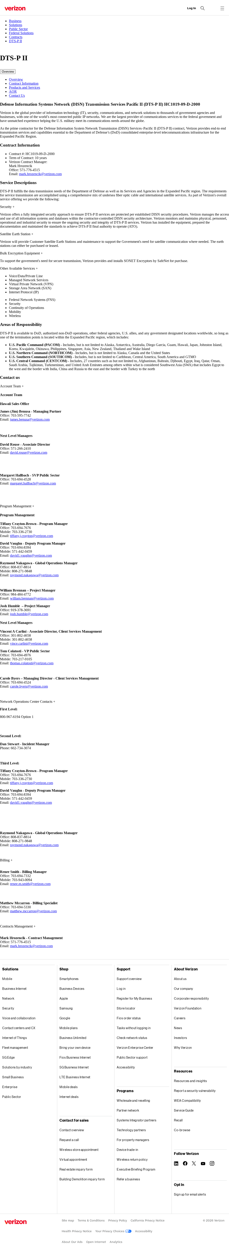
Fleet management (15, 1047)
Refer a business (128, 1179)
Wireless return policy (132, 1159)
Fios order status (129, 1018)
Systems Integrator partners (137, 1120)
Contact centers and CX (18, 1028)
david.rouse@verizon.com (28, 452)
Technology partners (131, 1130)
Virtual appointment (73, 1159)
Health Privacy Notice (77, 1231)
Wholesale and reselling (133, 1100)
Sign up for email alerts (190, 1194)
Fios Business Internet (75, 1057)
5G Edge (8, 1057)
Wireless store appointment (78, 1150)
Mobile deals (68, 1087)
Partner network (128, 1110)
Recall (178, 1120)
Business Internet (14, 988)
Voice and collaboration (19, 1018)
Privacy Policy (117, 1220)
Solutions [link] (15, 25)
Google (64, 1018)
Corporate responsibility (191, 998)
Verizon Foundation (187, 1008)
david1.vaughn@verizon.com (31, 555)
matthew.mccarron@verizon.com (33, 911)
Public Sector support (132, 1057)
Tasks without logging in (134, 1028)
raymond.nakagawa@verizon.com (34, 575)
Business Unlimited (72, 1038)
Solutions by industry (17, 1067)
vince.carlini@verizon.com (29, 643)
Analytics (116, 1242)
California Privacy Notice (148, 1220)
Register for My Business (134, 998)
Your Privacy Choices (110, 1231)
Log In (191, 8)
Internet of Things (14, 1038)
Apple (63, 998)
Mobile (7, 979)
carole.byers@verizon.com (29, 686)
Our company (183, 988)
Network (8, 998)
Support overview (129, 979)
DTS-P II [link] (15, 41)
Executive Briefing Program (136, 1169)
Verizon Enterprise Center (135, 1047)
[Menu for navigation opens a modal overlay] (222, 8)
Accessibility (126, 1067)
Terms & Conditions (91, 1220)
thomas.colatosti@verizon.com (31, 663)
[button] (8, 71)
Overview (16, 79)
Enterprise (9, 1087)
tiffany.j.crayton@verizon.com (31, 536)
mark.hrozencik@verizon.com (40, 174)
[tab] (119, 80)
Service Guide (184, 1110)
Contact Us (17, 95)
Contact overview (71, 1130)
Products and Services (24, 87)
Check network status (132, 1038)
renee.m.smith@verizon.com (30, 884)
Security (8, 1008)
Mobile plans (68, 1028)
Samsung (66, 1008)
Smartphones (69, 979)
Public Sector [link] (18, 29)
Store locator (126, 1008)
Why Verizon (183, 1047)
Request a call (69, 1140)
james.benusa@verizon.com (30, 419)
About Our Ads (72, 1242)
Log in (121, 988)
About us (180, 979)
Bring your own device (75, 1047)
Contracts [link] (15, 37)
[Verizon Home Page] (15, 1221)
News (178, 1028)
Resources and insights (190, 1081)
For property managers (133, 1140)
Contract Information (23, 83)
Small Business (13, 1077)
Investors (180, 1038)
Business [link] (15, 21)
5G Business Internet (74, 1067)
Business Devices (71, 988)
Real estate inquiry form (76, 1169)
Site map (68, 1220)
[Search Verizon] (203, 8)
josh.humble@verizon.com (29, 614)
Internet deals (68, 1097)
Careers (180, 1018)
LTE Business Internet (74, 1077)
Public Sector (11, 1097)
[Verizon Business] (14, 8)
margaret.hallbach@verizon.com (33, 483)
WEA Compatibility (187, 1100)
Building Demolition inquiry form (82, 1179)
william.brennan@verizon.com (32, 598)
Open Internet (96, 1242)
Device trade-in (127, 1150)
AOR (13, 91)
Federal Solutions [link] (21, 33)
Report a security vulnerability (195, 1091)
